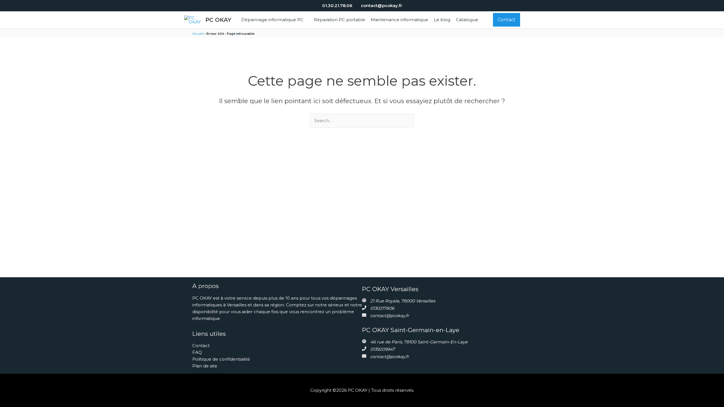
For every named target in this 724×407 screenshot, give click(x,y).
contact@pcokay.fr (389, 315)
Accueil (197, 34)
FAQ (197, 352)
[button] (305, 19)
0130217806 (382, 308)
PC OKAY (218, 19)
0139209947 (382, 349)
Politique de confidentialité (221, 359)
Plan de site (204, 366)
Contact (201, 345)
